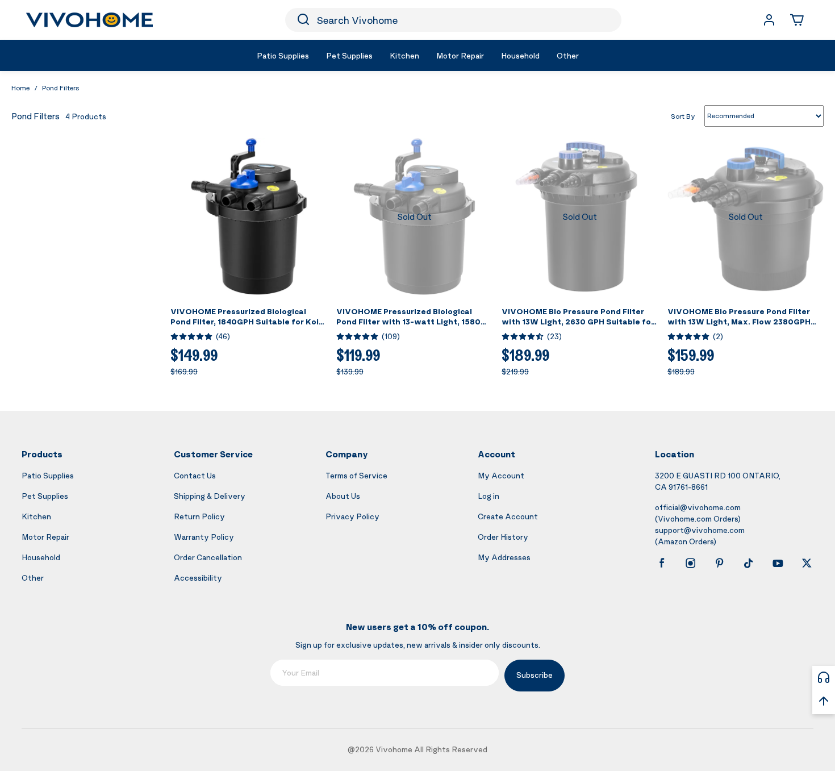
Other (33, 577)
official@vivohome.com (698, 507)
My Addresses (504, 557)
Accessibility (198, 577)
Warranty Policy (204, 536)
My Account (501, 475)
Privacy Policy (352, 516)
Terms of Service (356, 475)
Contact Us (195, 475)
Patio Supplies (48, 475)
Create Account (508, 516)
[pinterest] (720, 563)
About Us (342, 496)
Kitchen (36, 516)
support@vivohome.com (700, 530)
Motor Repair (45, 536)
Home (20, 88)
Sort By (683, 115)
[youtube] (777, 563)
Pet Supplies (45, 496)
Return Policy (199, 516)
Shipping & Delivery (209, 496)
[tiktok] (748, 563)
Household (41, 557)
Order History (503, 536)
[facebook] (662, 563)
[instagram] (691, 563)
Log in (488, 496)
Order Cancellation (208, 557)
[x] (806, 563)
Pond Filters (61, 88)
